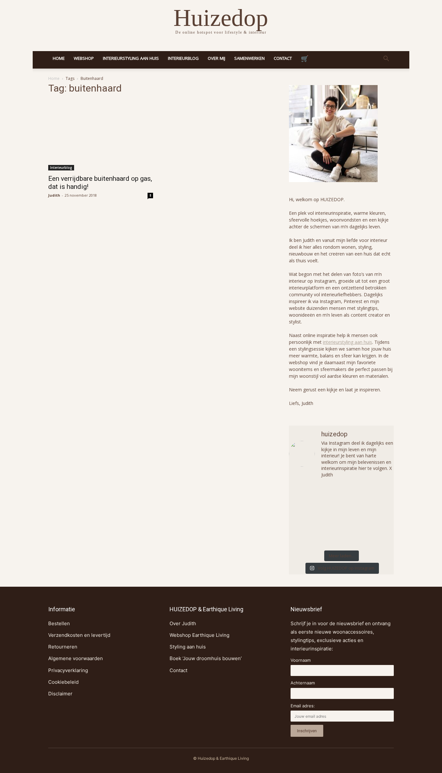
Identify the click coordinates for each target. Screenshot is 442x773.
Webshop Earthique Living (199, 635)
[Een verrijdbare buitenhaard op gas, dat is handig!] (100, 135)
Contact (283, 58)
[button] (386, 59)
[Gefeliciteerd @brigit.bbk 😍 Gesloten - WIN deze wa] (306, 515)
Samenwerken (249, 58)
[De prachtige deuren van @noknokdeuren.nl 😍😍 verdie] (341, 535)
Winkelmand (304, 60)
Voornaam (301, 660)
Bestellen (59, 623)
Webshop (84, 58)
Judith (54, 195)
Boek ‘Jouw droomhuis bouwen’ (206, 658)
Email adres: (303, 705)
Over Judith (183, 623)
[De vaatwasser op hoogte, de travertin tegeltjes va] (376, 535)
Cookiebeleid (63, 682)
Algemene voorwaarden (75, 658)
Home (59, 58)
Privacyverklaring (68, 670)
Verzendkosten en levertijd (79, 635)
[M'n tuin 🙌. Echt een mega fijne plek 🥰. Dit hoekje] (341, 515)
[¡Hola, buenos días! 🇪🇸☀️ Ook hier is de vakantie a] (306, 535)
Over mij (216, 58)
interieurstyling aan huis (347, 342)
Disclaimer (60, 694)
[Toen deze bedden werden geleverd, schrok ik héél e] (306, 495)
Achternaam (303, 682)
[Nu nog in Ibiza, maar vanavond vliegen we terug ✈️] (341, 495)
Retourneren (62, 647)
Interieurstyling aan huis (131, 58)
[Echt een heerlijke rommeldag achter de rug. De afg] (376, 495)
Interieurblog (183, 58)
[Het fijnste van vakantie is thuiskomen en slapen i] (376, 515)
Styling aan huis (188, 647)
